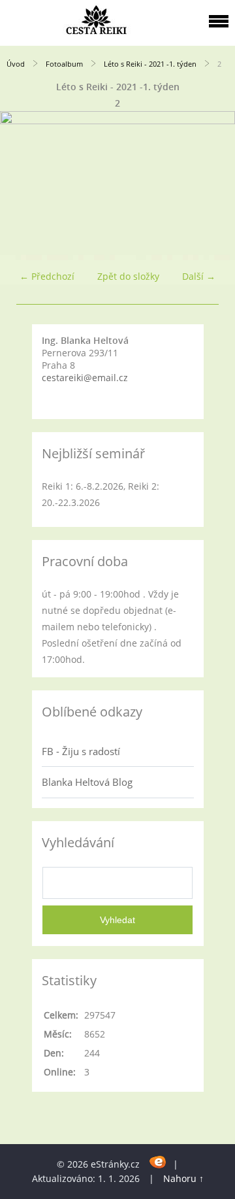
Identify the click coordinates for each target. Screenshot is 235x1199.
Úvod (16, 64)
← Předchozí (47, 276)
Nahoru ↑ (183, 1178)
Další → (198, 276)
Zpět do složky (128, 276)
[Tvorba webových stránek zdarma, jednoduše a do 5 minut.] (157, 1162)
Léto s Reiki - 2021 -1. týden (150, 64)
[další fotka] (213, 184)
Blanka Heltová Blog (87, 781)
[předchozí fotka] (21, 184)
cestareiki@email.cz (85, 377)
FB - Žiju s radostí (81, 751)
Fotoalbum (64, 64)
